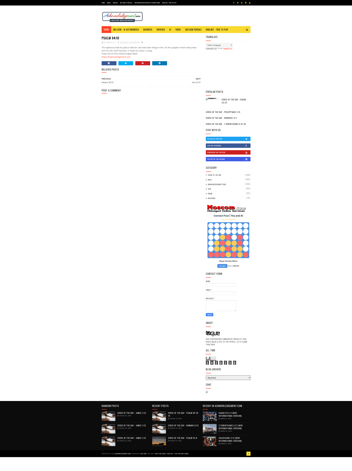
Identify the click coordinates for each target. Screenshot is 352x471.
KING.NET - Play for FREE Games (178, 454)
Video (178, 29)
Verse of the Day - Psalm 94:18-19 (183, 414)
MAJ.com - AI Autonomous (126, 29)
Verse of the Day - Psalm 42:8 (182, 437)
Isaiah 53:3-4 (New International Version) (230, 414)
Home (103, 3)
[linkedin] (241, 3)
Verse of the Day (214, 175)
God (209, 189)
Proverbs (211, 198)
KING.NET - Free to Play (217, 29)
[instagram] (245, 3)
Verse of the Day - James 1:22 (131, 412)
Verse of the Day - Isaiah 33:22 (234, 101)
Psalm (210, 194)
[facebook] (233, 3)
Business (147, 29)
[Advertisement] (228, 70)
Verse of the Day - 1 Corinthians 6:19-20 (226, 123)
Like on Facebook (214, 146)
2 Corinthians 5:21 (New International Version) (231, 427)
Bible (210, 180)
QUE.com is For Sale (126, 3)
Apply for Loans (160, 454)
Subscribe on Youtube (216, 152)
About (109, 3)
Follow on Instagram (216, 159)
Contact (115, 3)
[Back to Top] (248, 454)
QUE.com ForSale (193, 29)
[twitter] (237, 3)
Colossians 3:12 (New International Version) (230, 439)
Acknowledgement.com (217, 184)
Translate (227, 48)
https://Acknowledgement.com (116, 57)
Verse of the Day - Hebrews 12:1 (221, 117)
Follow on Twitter (214, 139)
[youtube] (249, 3)
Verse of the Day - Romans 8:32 (183, 425)
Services (160, 29)
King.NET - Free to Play (169, 3)
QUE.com (143, 454)
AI (170, 29)
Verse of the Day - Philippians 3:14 (223, 111)
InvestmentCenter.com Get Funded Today (147, 3)
